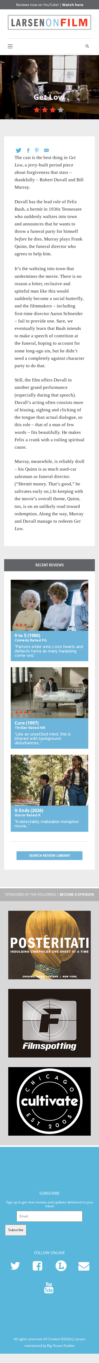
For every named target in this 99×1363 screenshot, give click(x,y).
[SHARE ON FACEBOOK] (31, 150)
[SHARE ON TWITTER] (21, 150)
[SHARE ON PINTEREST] (39, 150)
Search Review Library (49, 855)
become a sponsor (77, 894)
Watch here (72, 4)
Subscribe (15, 1230)
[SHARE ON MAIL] (49, 150)
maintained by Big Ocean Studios (49, 1345)
